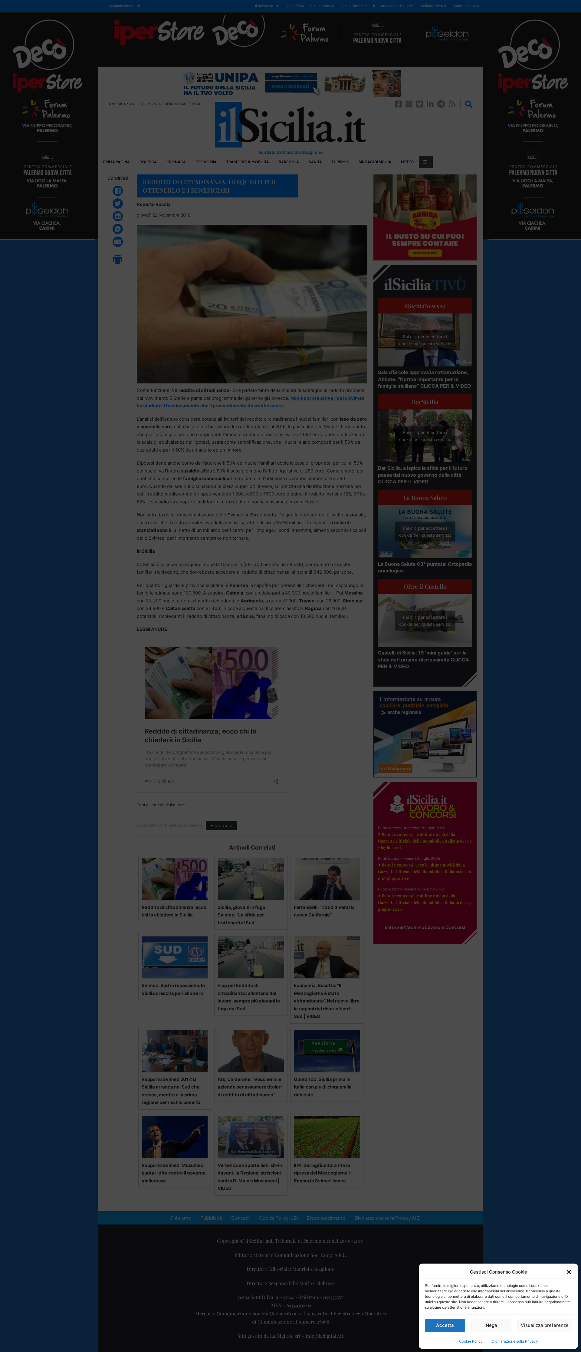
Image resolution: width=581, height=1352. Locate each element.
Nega (491, 1325)
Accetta (445, 1325)
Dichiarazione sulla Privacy (515, 1341)
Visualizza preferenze (545, 1325)
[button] (569, 1272)
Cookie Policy (471, 1341)
